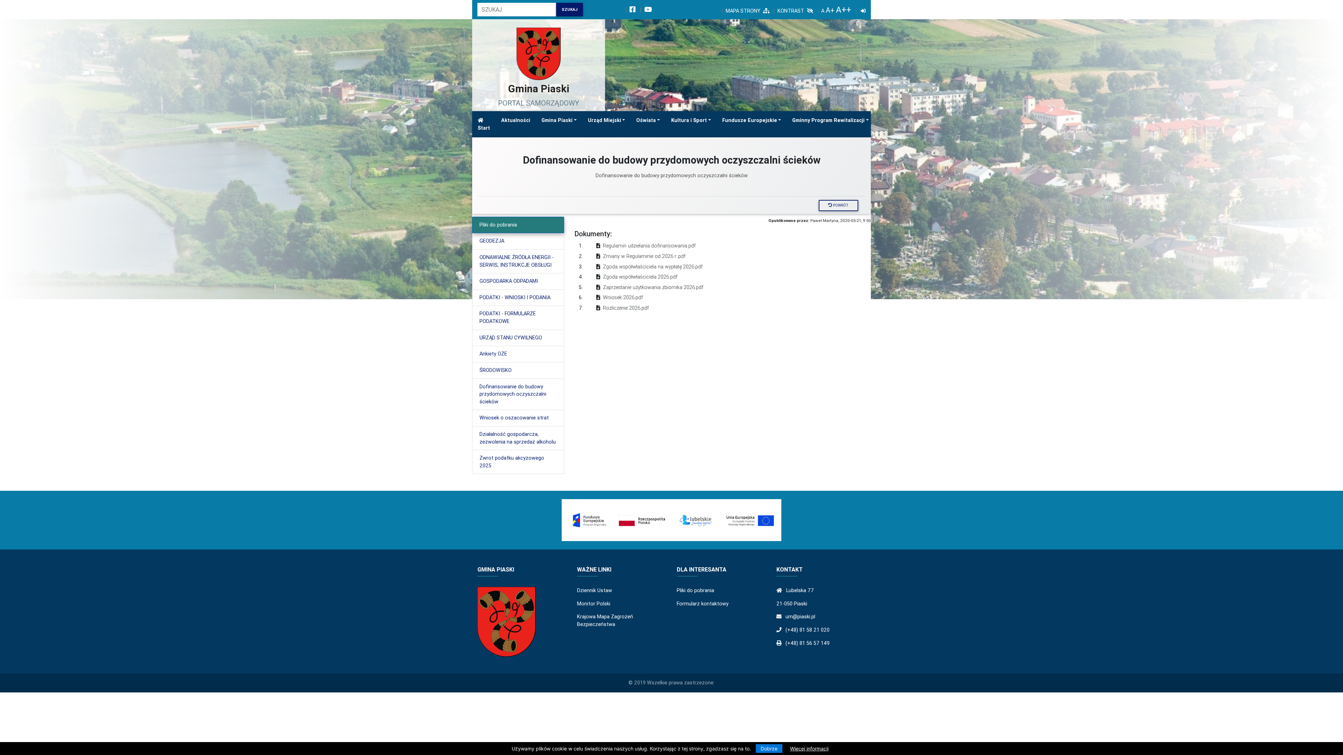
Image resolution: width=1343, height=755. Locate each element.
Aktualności (515, 120)
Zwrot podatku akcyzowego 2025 (511, 462)
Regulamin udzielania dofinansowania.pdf (649, 246)
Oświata (646, 120)
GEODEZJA (491, 241)
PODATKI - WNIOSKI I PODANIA (514, 297)
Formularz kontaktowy (703, 604)
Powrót (840, 205)
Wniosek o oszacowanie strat (514, 418)
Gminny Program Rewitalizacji (828, 120)
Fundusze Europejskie (749, 120)
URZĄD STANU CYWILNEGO (510, 338)
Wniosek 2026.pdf (623, 297)
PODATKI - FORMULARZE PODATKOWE (507, 317)
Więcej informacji (809, 749)
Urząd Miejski (604, 120)
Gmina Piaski (557, 120)
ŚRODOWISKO (495, 370)
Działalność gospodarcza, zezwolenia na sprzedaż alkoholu (517, 438)
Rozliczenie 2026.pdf (626, 308)
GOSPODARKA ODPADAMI (508, 281)
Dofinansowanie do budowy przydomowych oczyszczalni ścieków (512, 394)
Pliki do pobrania (498, 225)
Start (484, 128)
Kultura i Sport (689, 120)
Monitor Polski (593, 604)
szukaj (569, 9)
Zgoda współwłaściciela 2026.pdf (640, 277)
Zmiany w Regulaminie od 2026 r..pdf (644, 256)
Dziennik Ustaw (594, 590)
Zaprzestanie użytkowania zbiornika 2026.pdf (653, 287)
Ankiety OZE (493, 354)
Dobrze (769, 749)
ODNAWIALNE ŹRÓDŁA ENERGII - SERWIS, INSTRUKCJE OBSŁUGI (516, 261)
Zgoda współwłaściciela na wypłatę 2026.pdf (653, 267)
